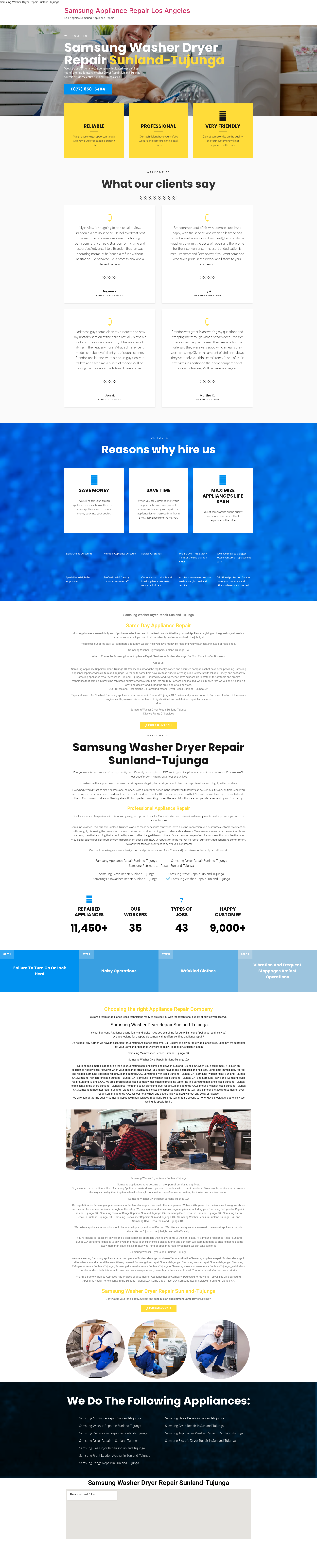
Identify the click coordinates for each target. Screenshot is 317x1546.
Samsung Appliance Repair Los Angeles (127, 10)
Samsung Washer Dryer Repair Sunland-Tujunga (158, 753)
